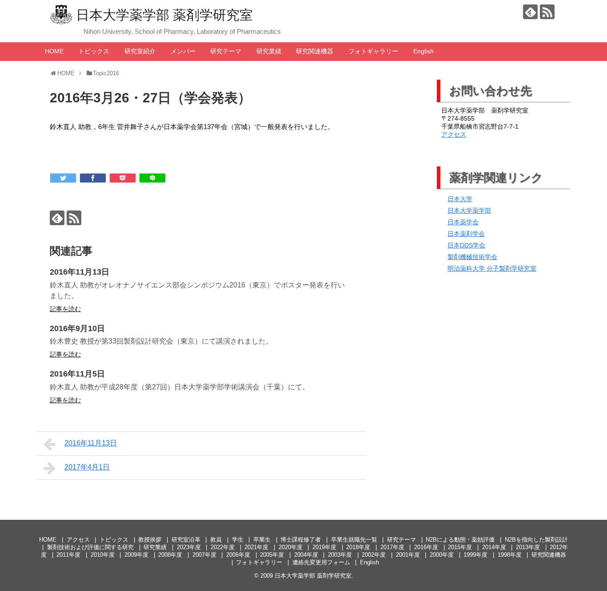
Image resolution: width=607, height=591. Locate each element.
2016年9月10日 (77, 328)
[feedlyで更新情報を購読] (530, 11)
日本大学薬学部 (469, 210)
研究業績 (268, 51)
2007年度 (204, 554)
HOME (54, 51)
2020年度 (291, 547)
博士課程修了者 (300, 539)
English (423, 51)
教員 (216, 539)
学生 (238, 539)
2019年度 (324, 547)
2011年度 (68, 554)
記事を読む (65, 308)
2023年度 (189, 547)
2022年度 (223, 547)
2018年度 (358, 547)
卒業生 (262, 539)
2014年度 (494, 547)
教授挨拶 (149, 539)
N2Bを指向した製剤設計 (536, 539)
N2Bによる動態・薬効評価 (460, 539)
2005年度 (272, 554)
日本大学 (459, 198)
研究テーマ (225, 51)
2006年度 (238, 554)
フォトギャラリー (373, 51)
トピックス (93, 51)
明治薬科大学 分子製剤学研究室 (491, 268)
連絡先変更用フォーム (321, 562)
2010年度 (103, 554)
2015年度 (460, 547)
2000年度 (442, 554)
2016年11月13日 (79, 271)
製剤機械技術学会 (472, 256)
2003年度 (340, 554)
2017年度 (392, 547)
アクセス (453, 134)
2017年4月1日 (87, 467)
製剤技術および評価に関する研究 (90, 547)
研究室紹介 (140, 51)
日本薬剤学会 (466, 233)
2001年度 (408, 554)
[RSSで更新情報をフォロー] (547, 11)
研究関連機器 (314, 51)
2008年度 (170, 554)
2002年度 (374, 554)
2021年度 (256, 547)
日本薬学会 (463, 222)
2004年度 (306, 554)
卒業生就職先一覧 (354, 539)
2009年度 (136, 554)
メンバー (183, 51)
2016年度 (426, 547)
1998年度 (510, 554)
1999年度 (475, 554)
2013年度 (528, 547)
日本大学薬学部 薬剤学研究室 (164, 15)
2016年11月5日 (77, 373)
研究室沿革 (186, 539)
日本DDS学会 (466, 245)
